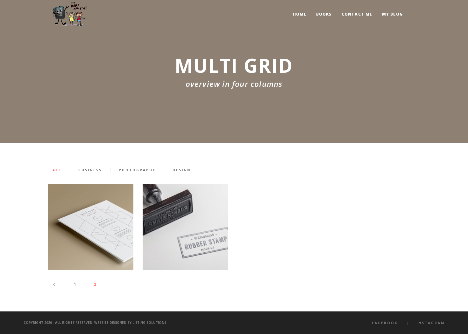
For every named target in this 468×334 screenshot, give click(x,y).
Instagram (430, 323)
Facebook (385, 323)
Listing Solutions (149, 322)
